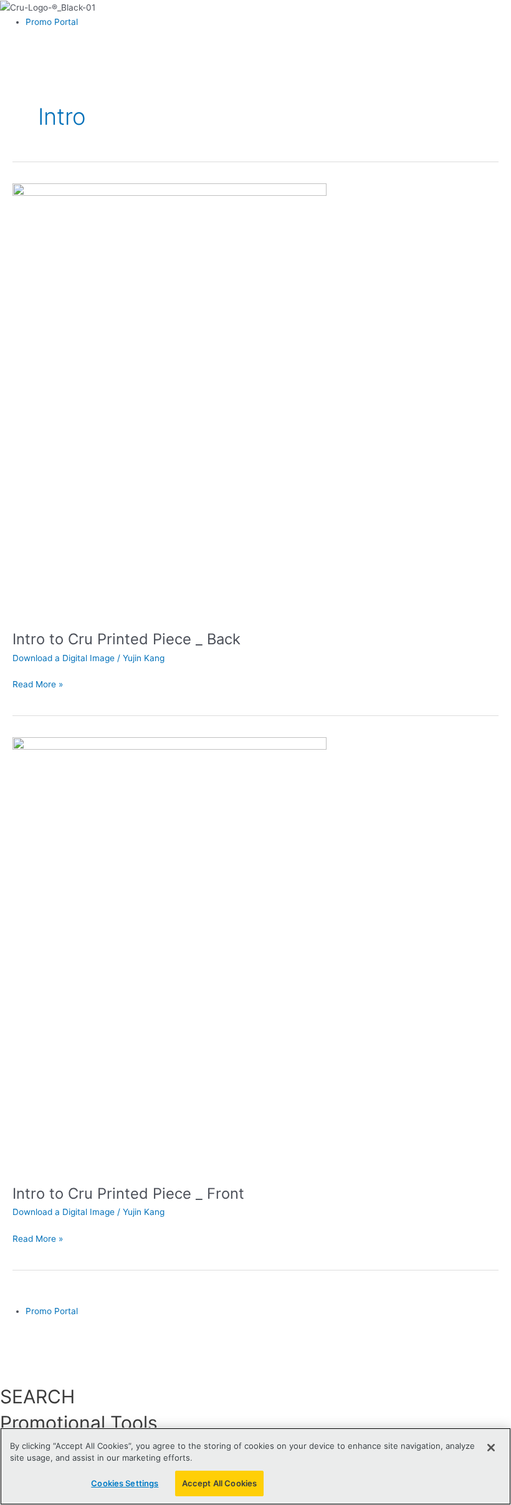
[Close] (491, 1447)
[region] (255, 1466)
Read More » (37, 683)
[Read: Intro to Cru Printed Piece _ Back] (169, 399)
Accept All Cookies (219, 1483)
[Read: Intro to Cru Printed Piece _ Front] (169, 954)
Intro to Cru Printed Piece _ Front (128, 1193)
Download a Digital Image (63, 658)
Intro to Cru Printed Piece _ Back (126, 639)
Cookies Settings (124, 1483)
